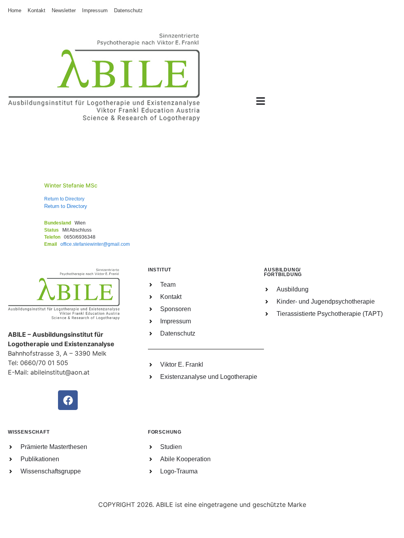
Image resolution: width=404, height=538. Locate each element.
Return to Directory (64, 199)
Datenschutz (128, 10)
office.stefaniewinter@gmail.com (95, 244)
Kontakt (36, 10)
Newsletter (64, 10)
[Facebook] (68, 400)
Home (14, 10)
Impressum (95, 10)
